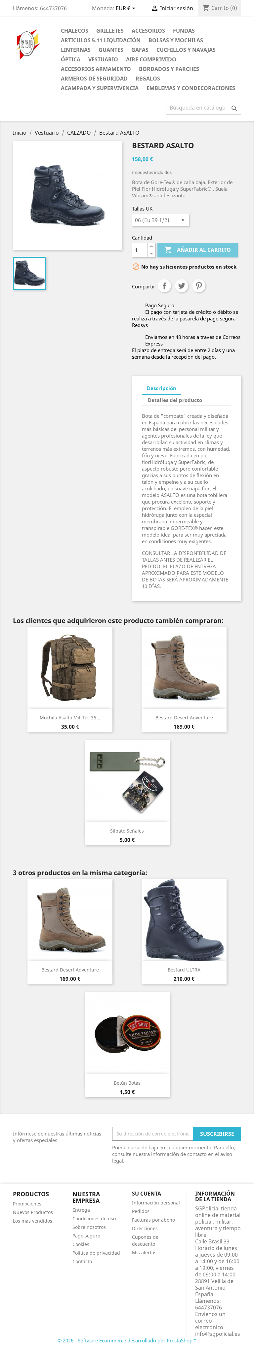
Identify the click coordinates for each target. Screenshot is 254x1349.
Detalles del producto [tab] (175, 400)
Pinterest (198, 285)
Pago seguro (86, 1236)
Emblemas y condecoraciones (191, 88)
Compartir (164, 285)
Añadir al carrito (197, 250)
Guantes (111, 49)
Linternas (76, 49)
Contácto (82, 1261)
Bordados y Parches (169, 69)
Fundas (184, 30)
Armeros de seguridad (94, 78)
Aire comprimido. (152, 59)
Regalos (148, 78)
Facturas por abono (153, 1220)
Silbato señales (127, 831)
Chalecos (74, 30)
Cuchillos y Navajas (186, 49)
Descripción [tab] (161, 388)
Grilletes (110, 30)
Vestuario (103, 59)
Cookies (80, 1244)
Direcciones (145, 1228)
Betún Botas (127, 1083)
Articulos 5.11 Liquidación (101, 40)
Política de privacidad (96, 1253)
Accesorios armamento (96, 69)
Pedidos (140, 1211)
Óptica (70, 59)
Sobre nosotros (89, 1227)
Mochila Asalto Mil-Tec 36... (70, 717)
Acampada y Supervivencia (100, 88)
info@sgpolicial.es (217, 1333)
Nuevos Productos (33, 1212)
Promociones (27, 1204)
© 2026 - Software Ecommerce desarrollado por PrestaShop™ (127, 1340)
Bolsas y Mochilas (175, 40)
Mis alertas (144, 1252)
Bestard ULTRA (184, 970)
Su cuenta (146, 1193)
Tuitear (181, 285)
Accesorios (148, 30)
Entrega (81, 1210)
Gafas (139, 49)
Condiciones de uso (94, 1218)
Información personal (156, 1203)
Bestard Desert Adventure (184, 717)
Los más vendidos (32, 1221)
